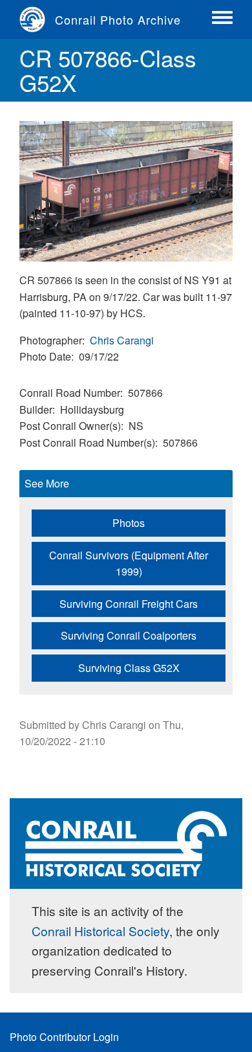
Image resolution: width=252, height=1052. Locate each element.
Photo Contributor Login (64, 1036)
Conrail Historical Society (100, 930)
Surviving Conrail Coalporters (128, 635)
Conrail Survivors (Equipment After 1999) (128, 563)
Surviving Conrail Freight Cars (128, 603)
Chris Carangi (122, 340)
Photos (128, 522)
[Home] (37, 19)
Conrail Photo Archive (118, 19)
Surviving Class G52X (129, 667)
